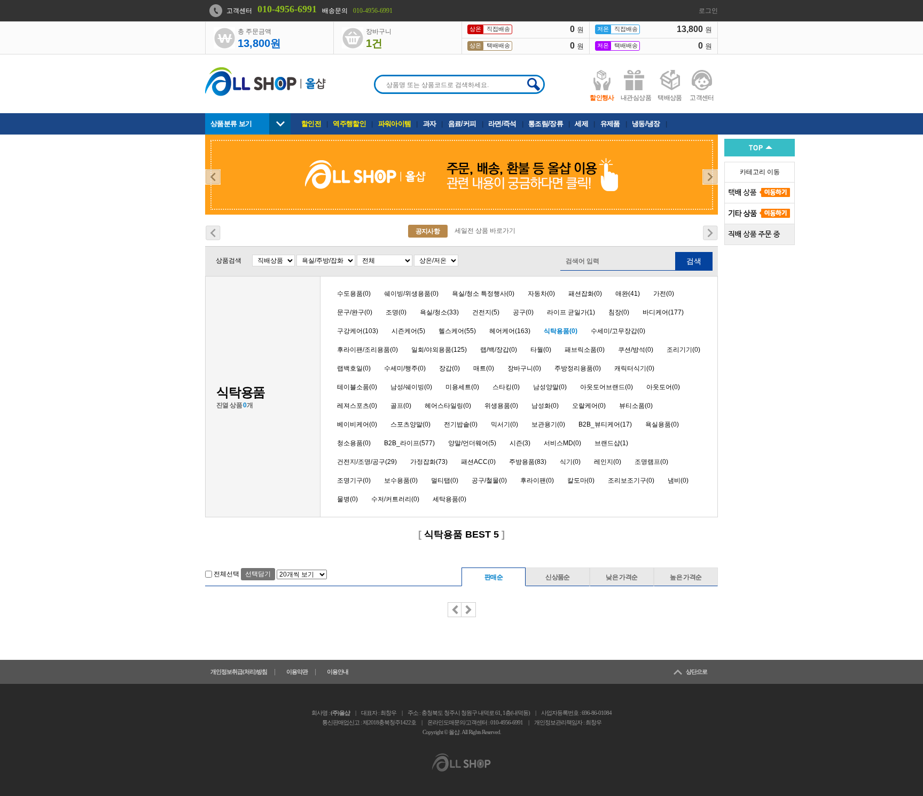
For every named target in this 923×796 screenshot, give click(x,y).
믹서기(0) (504, 424)
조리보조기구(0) (631, 480)
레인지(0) (607, 462)
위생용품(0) (501, 405)
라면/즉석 (502, 124)
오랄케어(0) (589, 405)
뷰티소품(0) (636, 405)
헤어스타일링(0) (448, 405)
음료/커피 (462, 124)
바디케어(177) (663, 312)
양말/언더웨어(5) (472, 443)
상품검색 (228, 260)
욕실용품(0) (662, 424)
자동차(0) (541, 293)
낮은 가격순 (621, 577)
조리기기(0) (683, 349)
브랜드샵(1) (611, 443)
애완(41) (627, 293)
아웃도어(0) (663, 387)
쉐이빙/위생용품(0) (411, 293)
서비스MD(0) (562, 443)
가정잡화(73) (429, 462)
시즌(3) (520, 443)
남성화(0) (545, 405)
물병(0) (347, 499)
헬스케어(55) (457, 331)
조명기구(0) (354, 480)
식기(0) (570, 462)
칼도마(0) (581, 480)
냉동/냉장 (646, 124)
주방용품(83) (527, 462)
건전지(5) (485, 312)
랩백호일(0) (354, 368)
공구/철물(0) (489, 480)
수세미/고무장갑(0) (618, 331)
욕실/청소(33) (439, 312)
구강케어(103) (357, 331)
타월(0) (540, 349)
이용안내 (337, 671)
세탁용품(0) (449, 499)
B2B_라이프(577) (409, 443)
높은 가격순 (685, 577)
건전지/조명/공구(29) (367, 462)
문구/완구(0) (354, 312)
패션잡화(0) (585, 293)
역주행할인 (349, 124)
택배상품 (670, 97)
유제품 (610, 124)
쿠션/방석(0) (635, 349)
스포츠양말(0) (410, 424)
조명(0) (396, 312)
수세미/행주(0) (405, 368)
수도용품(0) (354, 293)
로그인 (708, 10)
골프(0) (400, 405)
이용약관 (297, 671)
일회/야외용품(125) (439, 349)
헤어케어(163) (509, 331)
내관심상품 (636, 97)
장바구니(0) (524, 368)
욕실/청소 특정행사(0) (483, 293)
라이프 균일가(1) (571, 312)
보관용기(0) (548, 424)
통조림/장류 (545, 124)
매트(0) (483, 368)
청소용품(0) (354, 443)
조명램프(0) (651, 462)
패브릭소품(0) (585, 349)
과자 (429, 124)
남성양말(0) (550, 387)
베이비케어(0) (357, 424)
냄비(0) (678, 480)
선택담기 (258, 574)
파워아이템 (394, 124)
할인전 (311, 124)
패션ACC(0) (478, 462)
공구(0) (523, 312)
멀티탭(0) (444, 480)
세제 (581, 124)
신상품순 (557, 577)
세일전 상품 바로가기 (465, 230)
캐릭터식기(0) (634, 368)
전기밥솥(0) (461, 424)
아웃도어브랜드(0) (606, 387)
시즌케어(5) (408, 331)
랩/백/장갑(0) (498, 349)
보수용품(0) (401, 480)
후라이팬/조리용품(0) (367, 349)
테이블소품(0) (357, 387)
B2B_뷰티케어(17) (605, 424)
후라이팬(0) (537, 480)
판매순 (493, 577)
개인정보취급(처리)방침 (238, 671)
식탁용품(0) (560, 331)
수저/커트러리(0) (395, 499)
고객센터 (702, 97)
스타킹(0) (506, 387)
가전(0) (663, 293)
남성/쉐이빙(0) (411, 387)
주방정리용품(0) (577, 368)
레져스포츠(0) (357, 405)
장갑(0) (449, 368)
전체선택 (225, 574)
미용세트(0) (462, 387)
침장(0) (618, 312)
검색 (693, 261)
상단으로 (696, 671)
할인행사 (602, 97)
